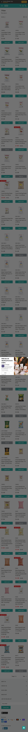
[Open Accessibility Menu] (2, 366)
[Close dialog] (27, 357)
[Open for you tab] (23, 727)
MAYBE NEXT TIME (4, 374)
